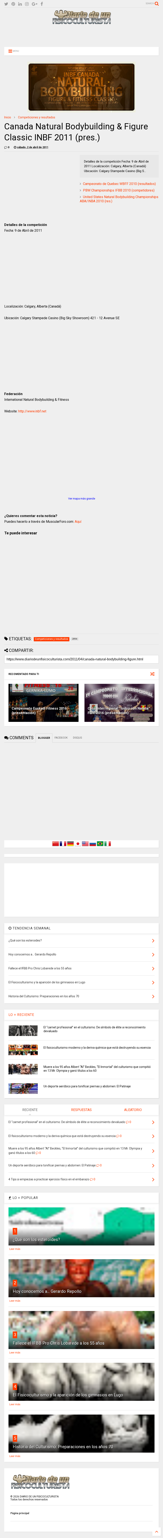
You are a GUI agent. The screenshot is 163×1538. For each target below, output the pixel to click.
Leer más (14, 1249)
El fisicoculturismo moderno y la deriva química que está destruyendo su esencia (97, 1047)
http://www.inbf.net (32, 411)
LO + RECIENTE (21, 1015)
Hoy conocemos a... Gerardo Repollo (47, 1291)
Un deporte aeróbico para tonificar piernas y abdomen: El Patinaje (87, 1086)
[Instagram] (27, 4)
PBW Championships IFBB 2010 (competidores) (119, 190)
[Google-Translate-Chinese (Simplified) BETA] (55, 846)
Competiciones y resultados (36, 117)
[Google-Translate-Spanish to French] (63, 846)
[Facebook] (42, 4)
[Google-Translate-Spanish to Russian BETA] (92, 846)
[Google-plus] (34, 4)
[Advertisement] (81, 35)
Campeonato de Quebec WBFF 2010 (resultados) (119, 184)
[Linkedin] (20, 4)
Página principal (19, 1513)
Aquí (78, 522)
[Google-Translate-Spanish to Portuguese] (100, 846)
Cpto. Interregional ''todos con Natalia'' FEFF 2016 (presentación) (119, 710)
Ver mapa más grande (81, 498)
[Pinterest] (13, 4)
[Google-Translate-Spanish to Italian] (107, 846)
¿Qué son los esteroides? (36, 1239)
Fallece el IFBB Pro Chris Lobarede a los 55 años (58, 1343)
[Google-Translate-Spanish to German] (70, 846)
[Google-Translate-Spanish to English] (85, 846)
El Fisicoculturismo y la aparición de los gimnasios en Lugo (68, 1394)
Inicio (7, 117)
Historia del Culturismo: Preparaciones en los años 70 (63, 1446)
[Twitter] (6, 4)
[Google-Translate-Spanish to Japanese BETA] (77, 846)
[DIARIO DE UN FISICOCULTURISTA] (81, 22)
